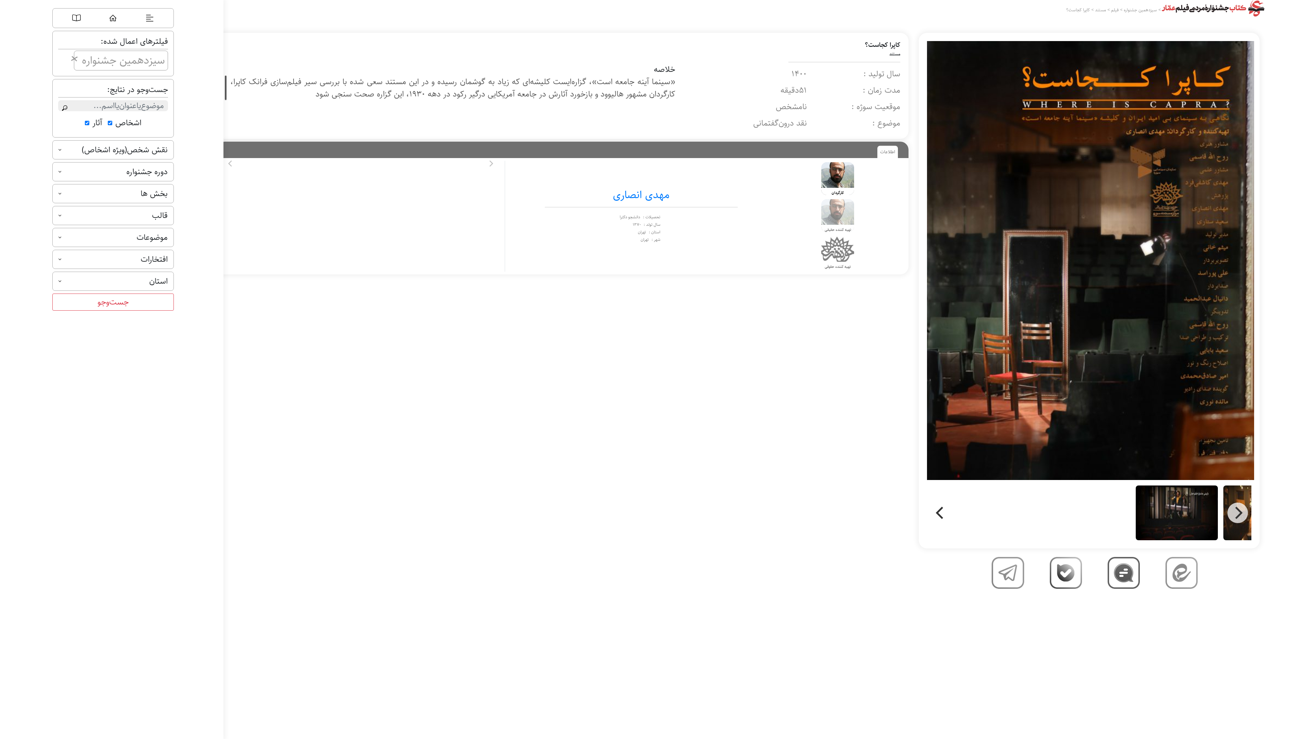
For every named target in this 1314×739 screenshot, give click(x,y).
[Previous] (940, 513)
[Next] (1237, 513)
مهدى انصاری (641, 195)
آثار (97, 123)
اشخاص (128, 123)
